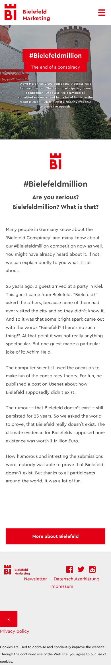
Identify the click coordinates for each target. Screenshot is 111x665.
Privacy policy (14, 631)
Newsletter (35, 579)
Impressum (61, 586)
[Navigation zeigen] (102, 12)
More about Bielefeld (55, 536)
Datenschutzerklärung (77, 579)
